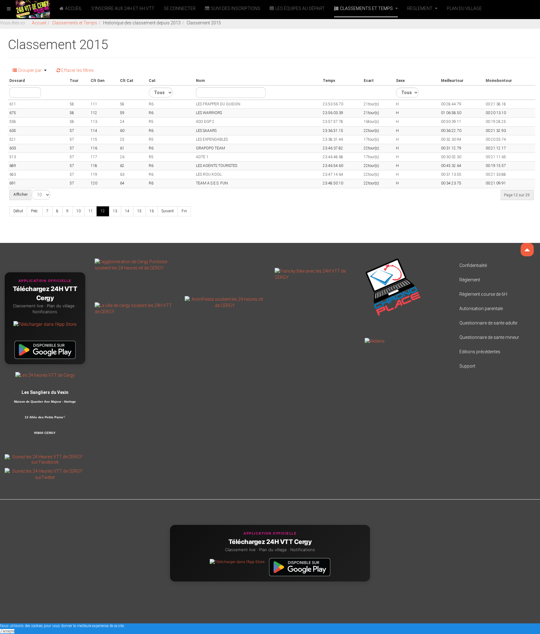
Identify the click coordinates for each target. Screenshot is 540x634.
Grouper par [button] (29, 70)
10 (78, 211)
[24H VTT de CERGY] (25, 8)
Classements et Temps (367, 8)
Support (467, 366)
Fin (184, 211)
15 (139, 211)
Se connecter (180, 8)
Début (18, 211)
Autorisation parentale (481, 308)
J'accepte (7, 631)
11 (90, 211)
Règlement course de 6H (483, 294)
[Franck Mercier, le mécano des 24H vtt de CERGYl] (315, 273)
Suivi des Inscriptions (235, 8)
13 (115, 211)
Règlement (420, 8)
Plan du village (464, 8)
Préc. (34, 211)
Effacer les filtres (77, 70)
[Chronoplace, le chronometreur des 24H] (393, 286)
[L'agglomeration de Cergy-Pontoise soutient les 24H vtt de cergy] (135, 264)
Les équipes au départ (300, 8)
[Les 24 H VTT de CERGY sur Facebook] (45, 459)
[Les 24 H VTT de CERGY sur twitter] (45, 473)
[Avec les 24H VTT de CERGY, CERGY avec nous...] (135, 307)
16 (151, 211)
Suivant (168, 211)
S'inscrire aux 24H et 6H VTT (122, 8)
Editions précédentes (479, 351)
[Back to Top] (527, 249)
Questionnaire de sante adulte (488, 322)
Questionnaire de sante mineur (489, 337)
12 (103, 211)
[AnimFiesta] (225, 301)
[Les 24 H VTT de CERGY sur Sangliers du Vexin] (45, 374)
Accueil (73, 8)
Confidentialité (473, 265)
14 (127, 211)
